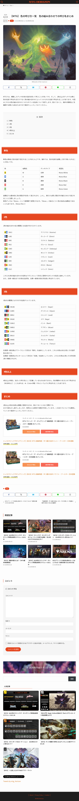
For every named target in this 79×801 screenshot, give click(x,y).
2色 (10, 124)
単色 (10, 120)
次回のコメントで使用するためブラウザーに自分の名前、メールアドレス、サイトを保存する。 (37, 643)
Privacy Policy (39, 795)
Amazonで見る (31, 431)
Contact (47, 795)
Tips (12, 21)
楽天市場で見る (49, 431)
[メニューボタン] (77, 2)
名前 (7, 621)
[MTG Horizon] (39, 2)
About (31, 795)
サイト (7, 636)
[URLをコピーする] (70, 87)
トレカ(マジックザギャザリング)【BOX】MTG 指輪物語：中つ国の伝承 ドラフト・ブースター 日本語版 (39, 474)
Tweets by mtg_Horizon (12, 781)
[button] (9, 87)
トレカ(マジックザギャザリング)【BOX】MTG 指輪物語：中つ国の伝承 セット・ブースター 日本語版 (38, 441)
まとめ (11, 133)
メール (8, 628)
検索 (72, 679)
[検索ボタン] (2, 2)
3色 (10, 127)
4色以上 (12, 130)
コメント (9, 596)
